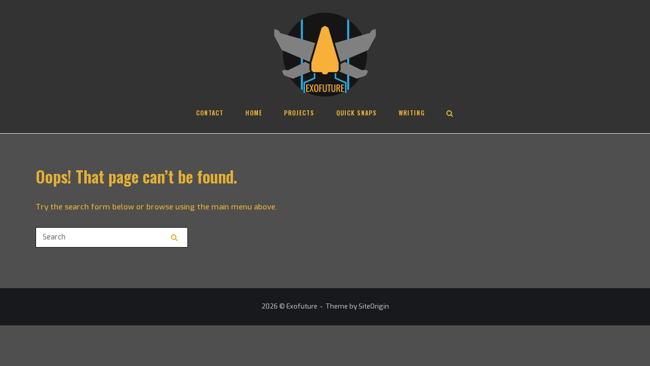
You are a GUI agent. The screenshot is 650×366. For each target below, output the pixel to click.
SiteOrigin (374, 306)
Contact (209, 112)
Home (253, 112)
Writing (412, 112)
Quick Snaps (356, 112)
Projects (299, 112)
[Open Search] (449, 114)
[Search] (174, 237)
